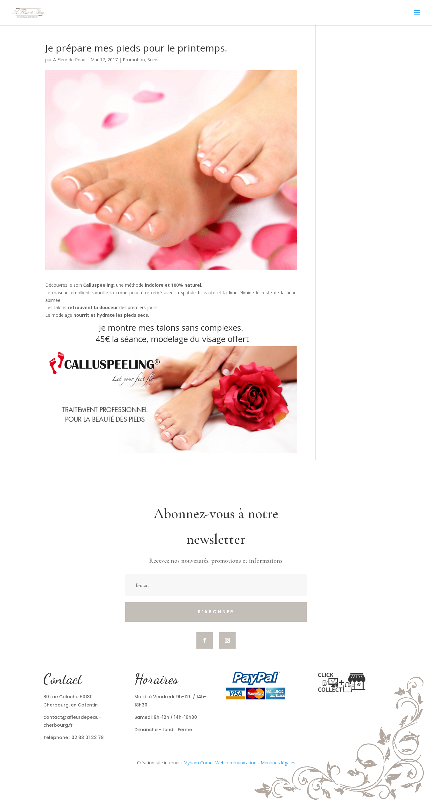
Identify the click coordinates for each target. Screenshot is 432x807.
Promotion (134, 60)
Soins (152, 60)
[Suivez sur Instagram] (227, 640)
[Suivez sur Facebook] (204, 640)
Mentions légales (278, 763)
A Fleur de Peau (69, 60)
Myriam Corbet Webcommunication (219, 763)
